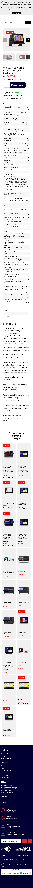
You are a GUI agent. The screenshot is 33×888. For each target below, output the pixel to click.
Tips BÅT (3, 773)
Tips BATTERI (5, 778)
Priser (2, 768)
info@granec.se (13, 826)
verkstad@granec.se (15, 834)
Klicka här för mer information (16, 10)
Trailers (3, 802)
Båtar (3, 782)
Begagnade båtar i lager (9, 788)
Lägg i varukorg (18, 85)
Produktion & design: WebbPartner (12, 859)
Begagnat (4, 756)
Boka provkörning (7, 792)
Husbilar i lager (6, 758)
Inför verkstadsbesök (8, 771)
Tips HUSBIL (4, 775)
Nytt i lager (4, 753)
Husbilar (4, 750)
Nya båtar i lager (6, 785)
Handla (4, 797)
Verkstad (5, 763)
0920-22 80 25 (12, 819)
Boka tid (3, 766)
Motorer (3, 800)
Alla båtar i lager (6, 790)
